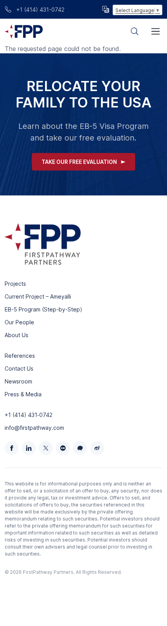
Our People (19, 322)
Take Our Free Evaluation (79, 161)
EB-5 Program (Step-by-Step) (43, 309)
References (20, 355)
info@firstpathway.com (34, 427)
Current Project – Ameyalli (38, 296)
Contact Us (19, 368)
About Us (16, 335)
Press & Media (23, 394)
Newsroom (18, 381)
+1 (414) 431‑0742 (28, 414)
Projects (15, 283)
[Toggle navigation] (155, 31)
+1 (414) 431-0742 (39, 9)
